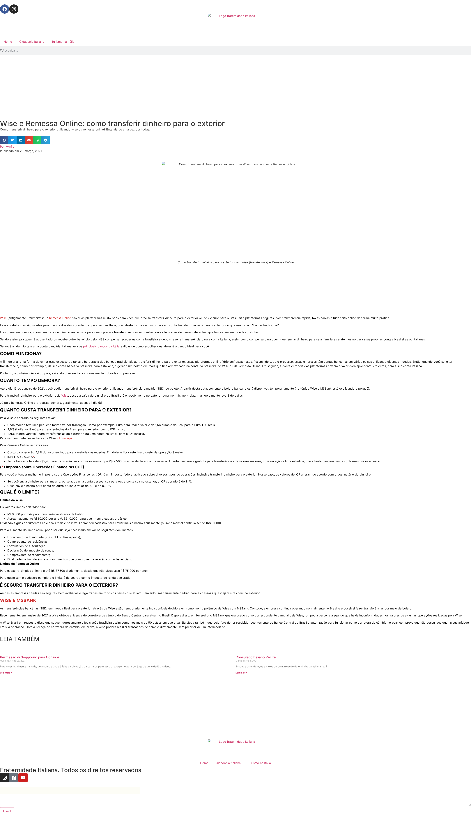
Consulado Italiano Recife (256, 657)
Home (8, 41)
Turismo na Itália (63, 41)
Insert (7, 811)
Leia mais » (6, 672)
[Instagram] (13, 9)
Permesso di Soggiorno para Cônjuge (29, 657)
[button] (4, 140)
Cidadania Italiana (31, 41)
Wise (64, 395)
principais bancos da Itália (101, 346)
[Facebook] (4, 9)
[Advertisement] (110, 85)
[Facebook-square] (13, 777)
